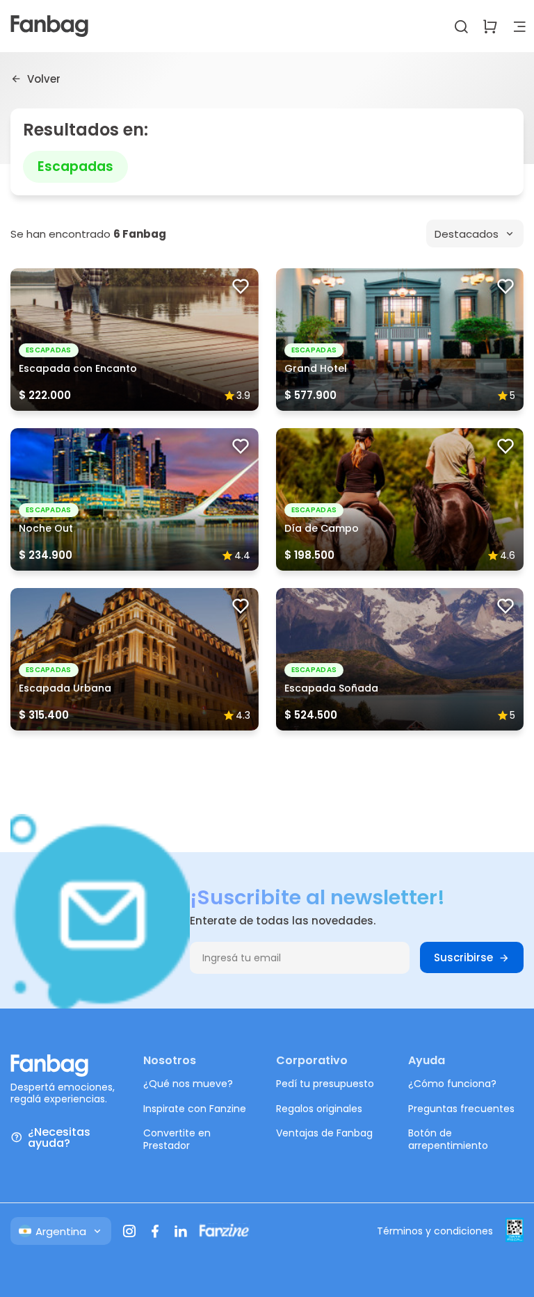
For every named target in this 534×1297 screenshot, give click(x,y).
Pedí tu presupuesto (325, 1084)
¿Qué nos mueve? (188, 1084)
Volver (43, 78)
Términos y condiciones (435, 1231)
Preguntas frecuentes (461, 1109)
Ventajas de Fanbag (324, 1133)
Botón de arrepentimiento (448, 1139)
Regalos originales (319, 1109)
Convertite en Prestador (177, 1139)
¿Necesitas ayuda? (59, 1138)
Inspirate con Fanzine (194, 1109)
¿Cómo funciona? (452, 1084)
